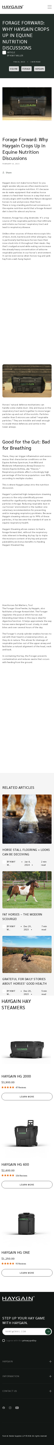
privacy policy (29, 1340)
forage (26, 68)
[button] (48, 7)
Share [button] (9, 172)
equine (14, 68)
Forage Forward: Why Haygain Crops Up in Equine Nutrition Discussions (25, 35)
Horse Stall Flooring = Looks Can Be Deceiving (26, 852)
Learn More (27, 1096)
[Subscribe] (48, 1331)
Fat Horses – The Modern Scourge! (22, 916)
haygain (39, 68)
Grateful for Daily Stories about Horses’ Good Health (24, 981)
